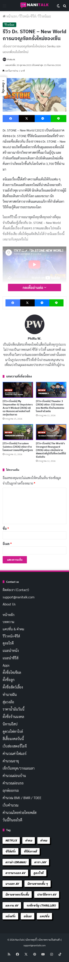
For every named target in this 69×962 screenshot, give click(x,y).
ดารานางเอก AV (15, 873)
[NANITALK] (34, 5)
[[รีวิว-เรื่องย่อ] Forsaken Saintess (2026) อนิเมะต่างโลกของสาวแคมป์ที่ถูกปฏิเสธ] (18, 432)
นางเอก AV (12, 883)
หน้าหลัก (9, 614)
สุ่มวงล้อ (8, 702)
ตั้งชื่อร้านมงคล (13, 716)
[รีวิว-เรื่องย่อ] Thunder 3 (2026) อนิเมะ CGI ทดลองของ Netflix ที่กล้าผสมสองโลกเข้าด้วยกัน (50, 406)
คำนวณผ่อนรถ (13, 783)
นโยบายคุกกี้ (31, 939)
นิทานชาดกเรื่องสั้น (17, 894)
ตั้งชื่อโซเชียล (12, 672)
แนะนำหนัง (11, 650)
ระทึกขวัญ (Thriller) (41, 905)
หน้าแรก (11, 16)
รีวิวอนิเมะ (44, 16)
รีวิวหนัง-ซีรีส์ (27, 16)
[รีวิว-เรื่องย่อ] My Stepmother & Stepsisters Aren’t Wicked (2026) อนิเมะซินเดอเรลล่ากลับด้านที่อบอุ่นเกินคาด (18, 408)
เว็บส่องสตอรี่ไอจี (15, 746)
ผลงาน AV (11, 905)
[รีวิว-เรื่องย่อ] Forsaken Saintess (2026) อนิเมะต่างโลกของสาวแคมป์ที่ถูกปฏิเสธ (18, 447)
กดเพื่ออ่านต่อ (33, 287)
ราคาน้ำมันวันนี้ (13, 709)
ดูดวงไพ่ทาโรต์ (13, 731)
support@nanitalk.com (18, 597)
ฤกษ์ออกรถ (11, 790)
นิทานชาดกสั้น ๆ (37, 883)
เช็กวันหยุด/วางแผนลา (18, 768)
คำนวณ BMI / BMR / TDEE (22, 797)
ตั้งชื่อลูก (9, 679)
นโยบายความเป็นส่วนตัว (49, 939)
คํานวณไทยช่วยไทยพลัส (19, 812)
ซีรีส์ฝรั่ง (10, 851)
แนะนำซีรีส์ (10, 658)
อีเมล (7, 544)
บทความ (8, 622)
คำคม (28, 840)
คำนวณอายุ (11, 761)
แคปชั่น (44, 916)
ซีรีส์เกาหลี (30, 851)
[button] (3, 86)
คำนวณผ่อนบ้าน (14, 775)
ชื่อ (6, 528)
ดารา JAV (40, 862)
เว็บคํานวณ (10, 805)
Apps (6, 665)
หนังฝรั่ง (10, 916)
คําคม (43, 840)
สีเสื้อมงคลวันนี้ (13, 738)
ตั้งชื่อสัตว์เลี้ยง (13, 687)
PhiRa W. (11, 59)
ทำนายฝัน (10, 694)
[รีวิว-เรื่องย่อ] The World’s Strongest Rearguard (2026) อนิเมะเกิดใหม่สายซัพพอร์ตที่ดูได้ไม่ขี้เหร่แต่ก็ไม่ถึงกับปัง (51, 450)
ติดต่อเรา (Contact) (16, 590)
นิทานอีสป (10, 724)
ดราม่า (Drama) (15, 862)
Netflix (11, 840)
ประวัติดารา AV (46, 894)
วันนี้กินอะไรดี (12, 820)
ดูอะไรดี (8, 643)
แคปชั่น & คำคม (13, 629)
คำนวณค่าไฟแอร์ (15, 753)
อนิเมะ (28, 916)
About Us (9, 604)
